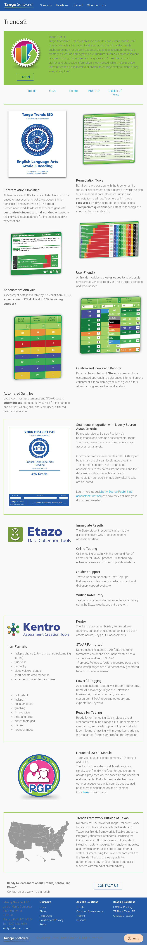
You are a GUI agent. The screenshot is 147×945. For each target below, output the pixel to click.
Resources (46, 915)
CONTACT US (108, 885)
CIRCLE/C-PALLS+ (123, 915)
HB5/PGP (94, 90)
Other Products (96, 5)
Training (81, 915)
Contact (78, 5)
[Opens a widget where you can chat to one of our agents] (133, 938)
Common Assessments (90, 911)
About (43, 911)
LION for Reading (122, 907)
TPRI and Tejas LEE (124, 911)
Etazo (52, 90)
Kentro (73, 90)
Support (81, 920)
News (43, 907)
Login (25, 77)
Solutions (46, 5)
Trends (80, 907)
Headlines (62, 5)
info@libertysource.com (16, 928)
